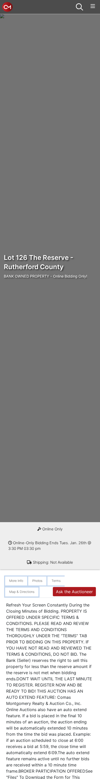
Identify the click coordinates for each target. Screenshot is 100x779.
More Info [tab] (16, 581)
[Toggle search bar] (79, 7)
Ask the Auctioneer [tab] (74, 591)
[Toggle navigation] (92, 6)
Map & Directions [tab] (21, 592)
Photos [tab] (37, 581)
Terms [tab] (56, 581)
